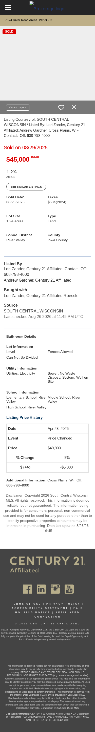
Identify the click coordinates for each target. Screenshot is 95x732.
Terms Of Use (26, 604)
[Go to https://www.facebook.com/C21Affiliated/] (27, 589)
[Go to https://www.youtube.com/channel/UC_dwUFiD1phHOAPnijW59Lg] (69, 589)
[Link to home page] (47, 8)
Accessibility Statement (40, 608)
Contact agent (17, 107)
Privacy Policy (63, 604)
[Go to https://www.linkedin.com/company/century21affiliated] (41, 589)
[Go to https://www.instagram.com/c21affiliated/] (55, 589)
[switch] (61, 108)
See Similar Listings (26, 186)
